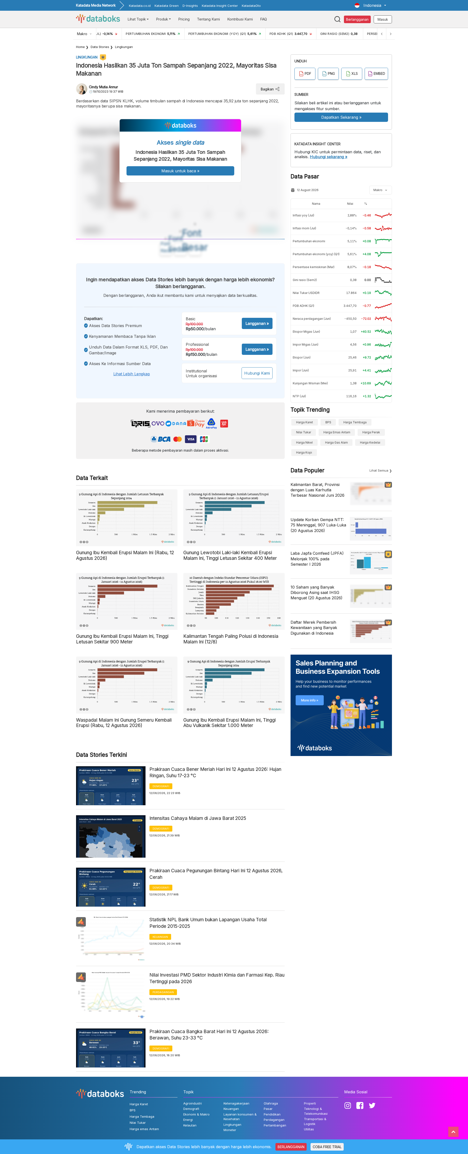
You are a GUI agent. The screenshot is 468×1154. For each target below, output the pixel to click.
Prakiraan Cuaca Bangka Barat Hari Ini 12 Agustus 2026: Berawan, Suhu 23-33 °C (209, 1035)
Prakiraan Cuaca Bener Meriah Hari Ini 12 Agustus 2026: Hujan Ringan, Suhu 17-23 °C (215, 772)
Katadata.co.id (140, 6)
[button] (370, 5)
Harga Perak (371, 432)
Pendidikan (272, 1114)
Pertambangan (275, 1125)
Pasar (268, 1109)
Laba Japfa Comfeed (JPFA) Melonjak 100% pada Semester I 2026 (317, 559)
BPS (328, 422)
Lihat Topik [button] (136, 19)
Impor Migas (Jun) (305, 344)
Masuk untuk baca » (180, 170)
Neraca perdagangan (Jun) (312, 318)
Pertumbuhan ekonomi (309, 241)
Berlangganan (357, 19)
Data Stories (100, 47)
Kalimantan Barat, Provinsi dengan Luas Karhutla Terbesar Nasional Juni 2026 (317, 490)
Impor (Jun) (301, 370)
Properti (310, 1103)
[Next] (390, 33)
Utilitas (309, 1129)
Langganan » (257, 323)
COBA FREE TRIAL (327, 1147)
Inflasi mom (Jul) (304, 228)
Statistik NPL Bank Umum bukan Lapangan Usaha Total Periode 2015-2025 (208, 923)
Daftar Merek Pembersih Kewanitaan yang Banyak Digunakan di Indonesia (314, 628)
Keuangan (160, 937)
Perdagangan (163, 992)
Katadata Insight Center (220, 6)
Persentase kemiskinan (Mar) (313, 267)
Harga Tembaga (355, 422)
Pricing (184, 19)
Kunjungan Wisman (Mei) (310, 383)
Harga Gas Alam (336, 442)
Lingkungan (124, 47)
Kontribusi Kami (240, 19)
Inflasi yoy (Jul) (303, 215)
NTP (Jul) (299, 396)
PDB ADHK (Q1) (303, 306)
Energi (188, 1120)
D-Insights (190, 6)
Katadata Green (167, 6)
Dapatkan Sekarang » (341, 117)
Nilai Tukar (303, 432)
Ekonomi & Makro (196, 1114)
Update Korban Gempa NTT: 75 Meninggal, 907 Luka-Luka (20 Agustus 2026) (318, 525)
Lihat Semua (379, 470)
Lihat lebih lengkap (131, 373)
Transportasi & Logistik (315, 1121)
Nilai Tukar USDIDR (306, 293)
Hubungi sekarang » (328, 156)
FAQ (263, 19)
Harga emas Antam (336, 432)
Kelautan (189, 1125)
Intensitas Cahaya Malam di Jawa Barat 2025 (197, 818)
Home (80, 47)
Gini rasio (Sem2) (305, 280)
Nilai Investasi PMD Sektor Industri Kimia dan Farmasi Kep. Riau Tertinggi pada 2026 (216, 978)
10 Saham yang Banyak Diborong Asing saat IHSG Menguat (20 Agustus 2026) (316, 593)
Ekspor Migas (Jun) (306, 331)
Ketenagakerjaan (236, 1103)
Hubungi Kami (257, 373)
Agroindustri (192, 1103)
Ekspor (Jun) (302, 357)
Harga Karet (304, 422)
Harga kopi (304, 452)
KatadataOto (251, 6)
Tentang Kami (208, 19)
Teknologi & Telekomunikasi (316, 1111)
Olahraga (271, 1103)
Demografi (161, 786)
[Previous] (381, 33)
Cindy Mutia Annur (103, 87)
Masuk (383, 19)
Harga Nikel (304, 442)
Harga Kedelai (370, 442)
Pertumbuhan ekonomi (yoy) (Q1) (316, 254)
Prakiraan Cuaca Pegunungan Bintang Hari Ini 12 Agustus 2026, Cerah (216, 874)
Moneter (230, 1130)
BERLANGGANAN (291, 1147)
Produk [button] (162, 19)
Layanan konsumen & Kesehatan (240, 1116)
